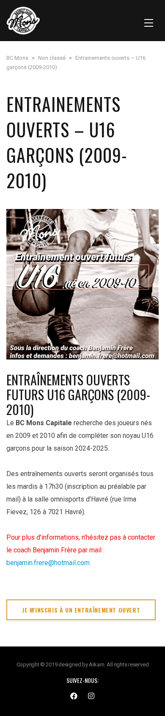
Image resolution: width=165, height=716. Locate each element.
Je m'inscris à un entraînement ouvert (81, 609)
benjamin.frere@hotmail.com (48, 563)
